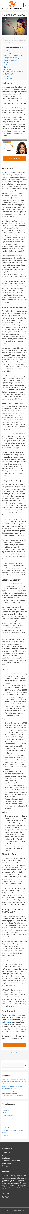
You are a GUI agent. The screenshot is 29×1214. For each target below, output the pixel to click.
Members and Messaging (12, 55)
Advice (6, 76)
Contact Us (6, 1166)
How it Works (8, 53)
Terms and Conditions (11, 1161)
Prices (5, 62)
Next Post (14, 1057)
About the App (8, 69)
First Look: (7, 51)
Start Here (6, 1153)
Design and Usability (11, 58)
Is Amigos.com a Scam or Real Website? (13, 1130)
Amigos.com (18, 89)
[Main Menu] (25, 5)
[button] (14, 158)
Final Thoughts (9, 79)
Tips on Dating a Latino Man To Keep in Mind (13, 1079)
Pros (5, 65)
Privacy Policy (7, 1163)
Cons (5, 67)
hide (21, 47)
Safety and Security (10, 60)
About (4, 1155)
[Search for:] (13, 1065)
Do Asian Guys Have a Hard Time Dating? (12, 1095)
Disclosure (6, 1158)
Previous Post (14, 1053)
